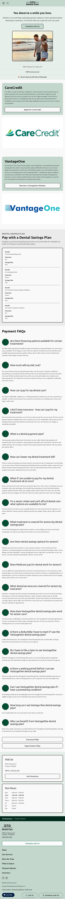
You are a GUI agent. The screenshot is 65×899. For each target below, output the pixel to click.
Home (4, 850)
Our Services (7, 854)
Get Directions (33, 776)
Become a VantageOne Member (32, 185)
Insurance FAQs (32, 739)
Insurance (6, 873)
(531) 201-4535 (34, 72)
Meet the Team (8, 859)
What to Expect (8, 863)
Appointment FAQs (32, 746)
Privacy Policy (6, 889)
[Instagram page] (6, 878)
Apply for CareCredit (32, 110)
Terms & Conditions (18, 889)
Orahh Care (28, 889)
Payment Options (9, 868)
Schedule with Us (32, 26)
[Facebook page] (3, 878)
